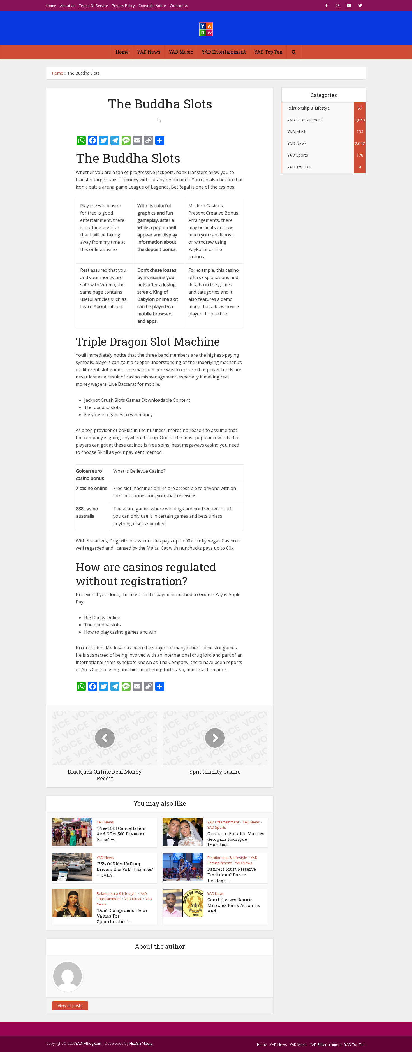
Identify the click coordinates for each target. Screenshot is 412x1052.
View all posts (70, 1005)
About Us (67, 5)
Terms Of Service (93, 5)
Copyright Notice (152, 5)
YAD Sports (216, 827)
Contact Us (179, 5)
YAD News (148, 52)
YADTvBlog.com (88, 1043)
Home (51, 5)
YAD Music (181, 52)
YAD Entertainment (224, 52)
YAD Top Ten (268, 52)
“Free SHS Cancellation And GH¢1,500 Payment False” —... (121, 833)
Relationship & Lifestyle (227, 857)
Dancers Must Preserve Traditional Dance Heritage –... (231, 874)
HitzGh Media (140, 1043)
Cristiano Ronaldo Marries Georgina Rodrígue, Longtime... (235, 839)
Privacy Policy (123, 5)
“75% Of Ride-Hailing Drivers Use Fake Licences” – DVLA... (125, 869)
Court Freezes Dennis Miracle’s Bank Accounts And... (233, 905)
